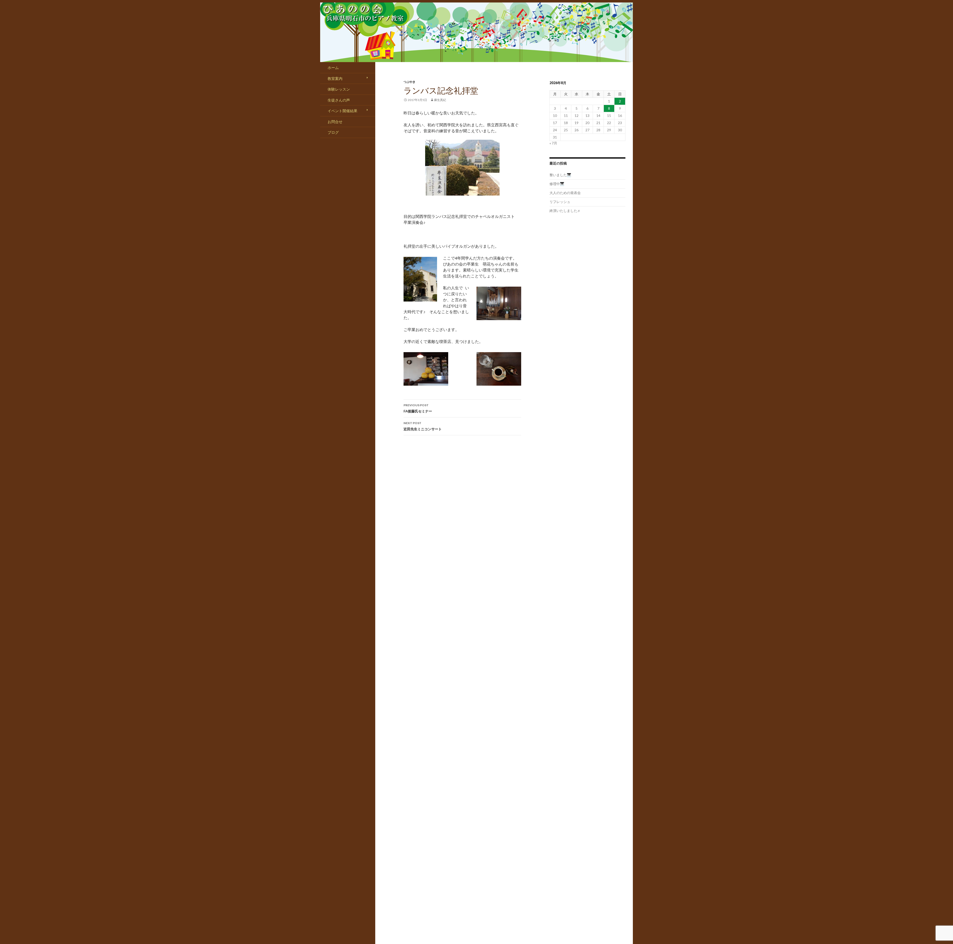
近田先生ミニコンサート (423, 426)
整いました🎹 (560, 175)
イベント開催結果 (342, 110)
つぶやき (409, 82)
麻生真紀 (440, 100)
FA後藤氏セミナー (418, 408)
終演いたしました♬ (565, 210)
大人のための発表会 (565, 193)
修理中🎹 (556, 184)
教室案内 (335, 78)
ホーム (333, 67)
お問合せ (335, 121)
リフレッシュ (559, 202)
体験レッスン (339, 89)
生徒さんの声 (339, 100)
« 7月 (553, 143)
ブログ (333, 132)
